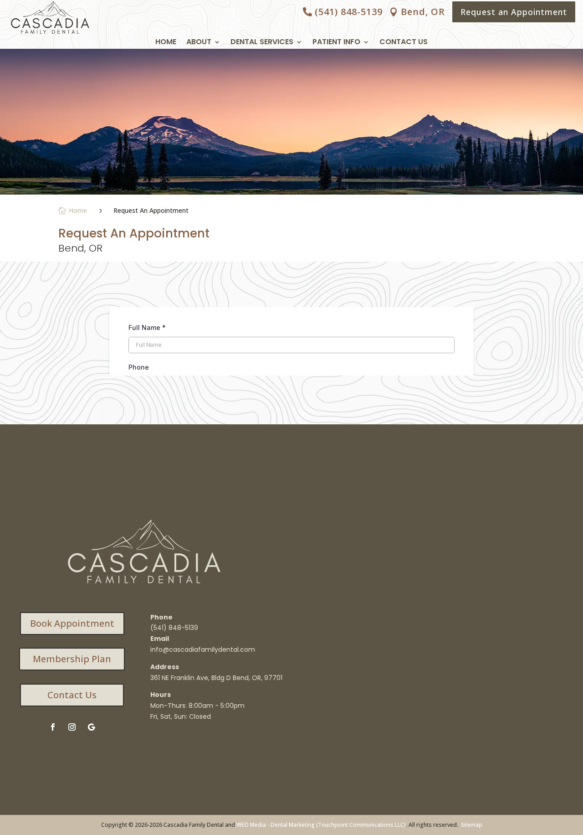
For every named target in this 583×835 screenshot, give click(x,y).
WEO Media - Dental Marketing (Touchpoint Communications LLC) (321, 825)
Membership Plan (72, 659)
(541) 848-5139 (349, 11)
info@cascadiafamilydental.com (202, 649)
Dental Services (261, 43)
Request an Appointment (513, 11)
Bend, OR (423, 11)
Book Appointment (72, 623)
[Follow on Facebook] (53, 727)
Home (165, 43)
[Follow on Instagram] (72, 727)
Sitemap (471, 825)
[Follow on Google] (91, 727)
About (198, 43)
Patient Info (336, 43)
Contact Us (403, 43)
